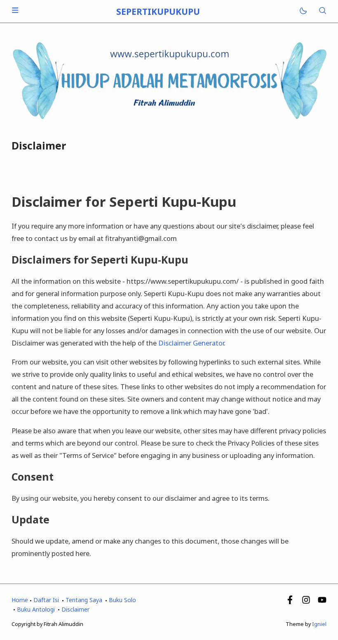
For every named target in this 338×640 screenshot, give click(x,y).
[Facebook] (290, 602)
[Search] (322, 11)
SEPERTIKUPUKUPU (158, 11)
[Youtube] (322, 602)
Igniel (319, 624)
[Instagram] (306, 602)
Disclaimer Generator (191, 343)
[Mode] (303, 11)
